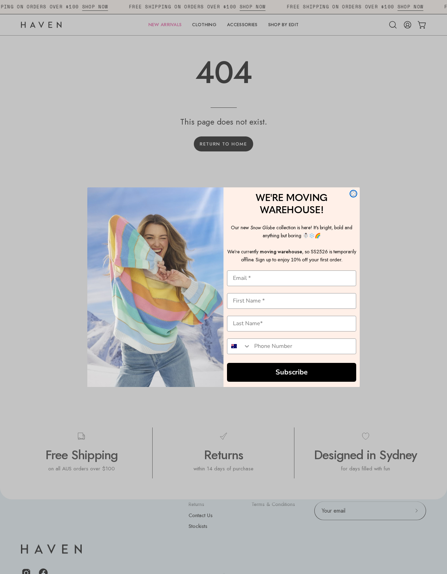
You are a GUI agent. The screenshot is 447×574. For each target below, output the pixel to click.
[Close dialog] (353, 193)
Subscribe (292, 372)
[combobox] (239, 346)
